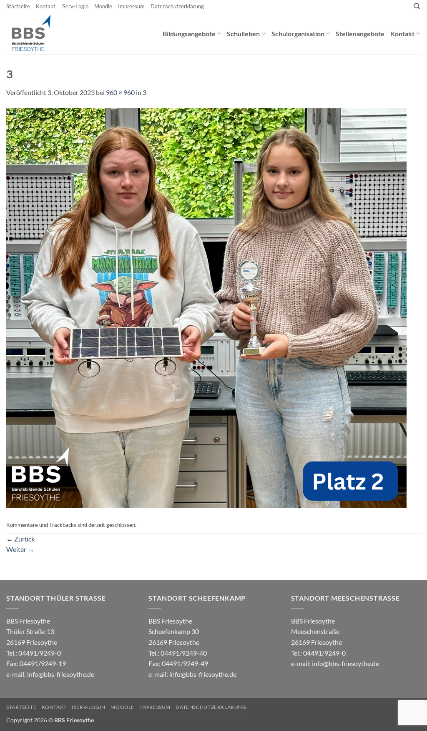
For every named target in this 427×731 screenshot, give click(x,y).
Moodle (103, 6)
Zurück (20, 539)
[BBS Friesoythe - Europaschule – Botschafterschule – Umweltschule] (38, 33)
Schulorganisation (297, 33)
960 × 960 (120, 92)
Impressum (131, 6)
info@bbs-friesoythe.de (60, 674)
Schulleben (243, 33)
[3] (206, 307)
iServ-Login (74, 6)
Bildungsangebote (189, 33)
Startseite (18, 6)
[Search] (417, 6)
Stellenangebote (360, 33)
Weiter (20, 549)
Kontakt (45, 6)
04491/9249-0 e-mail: (36, 663)
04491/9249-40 (184, 653)
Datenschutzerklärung (177, 6)
